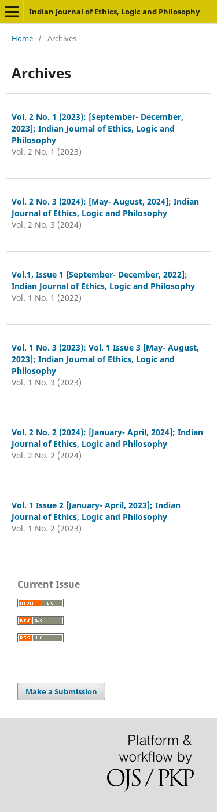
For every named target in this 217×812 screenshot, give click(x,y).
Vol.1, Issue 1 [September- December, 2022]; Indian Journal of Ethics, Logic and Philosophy (103, 280)
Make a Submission (61, 691)
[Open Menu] (11, 11)
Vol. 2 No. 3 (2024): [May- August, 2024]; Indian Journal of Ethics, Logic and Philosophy (105, 207)
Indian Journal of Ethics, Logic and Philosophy (114, 11)
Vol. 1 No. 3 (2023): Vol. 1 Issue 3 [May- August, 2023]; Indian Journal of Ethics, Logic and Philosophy (105, 359)
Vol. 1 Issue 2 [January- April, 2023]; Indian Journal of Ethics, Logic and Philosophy (96, 511)
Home (22, 38)
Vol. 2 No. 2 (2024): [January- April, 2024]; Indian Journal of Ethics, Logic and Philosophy (107, 438)
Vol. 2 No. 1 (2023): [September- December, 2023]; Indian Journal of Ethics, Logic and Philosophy (97, 128)
